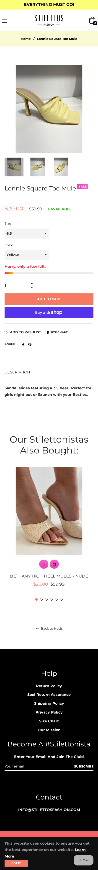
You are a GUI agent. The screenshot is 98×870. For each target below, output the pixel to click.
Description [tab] (17, 372)
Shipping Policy (49, 703)
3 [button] (46, 599)
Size (8, 224)
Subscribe (83, 766)
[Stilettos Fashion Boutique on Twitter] (66, 783)
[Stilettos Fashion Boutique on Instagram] (31, 783)
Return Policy (49, 686)
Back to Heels (51, 629)
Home (26, 39)
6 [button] (61, 599)
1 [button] (36, 599)
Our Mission (49, 730)
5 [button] (56, 599)
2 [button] (41, 599)
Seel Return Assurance (49, 694)
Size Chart (58, 332)
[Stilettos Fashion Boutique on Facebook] (40, 783)
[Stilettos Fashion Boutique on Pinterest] (49, 783)
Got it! (16, 863)
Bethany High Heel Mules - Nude (49, 576)
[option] (49, 534)
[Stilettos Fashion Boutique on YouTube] (57, 783)
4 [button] (51, 599)
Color (9, 245)
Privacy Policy (49, 712)
